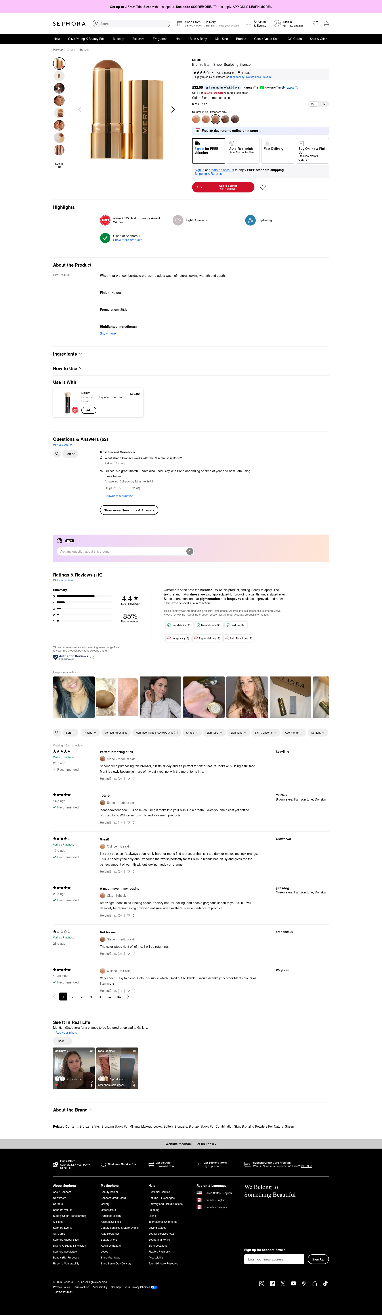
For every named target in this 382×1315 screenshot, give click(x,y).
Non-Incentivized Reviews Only (154, 732)
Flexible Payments (160, 1251)
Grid (313, 104)
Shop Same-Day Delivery (116, 1263)
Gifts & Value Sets (266, 38)
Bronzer (84, 49)
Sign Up (318, 1259)
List (324, 104)
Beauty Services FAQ (161, 1233)
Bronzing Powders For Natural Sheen (268, 1126)
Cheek (71, 49)
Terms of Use (81, 1287)
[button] (255, 88)
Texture (267, 77)
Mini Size (221, 38)
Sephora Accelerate (65, 1251)
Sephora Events (62, 1227)
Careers (58, 1204)
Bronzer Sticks (90, 1126)
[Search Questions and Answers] (57, 454)
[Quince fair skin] (196, 119)
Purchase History (111, 1215)
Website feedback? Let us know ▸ (191, 1144)
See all (59, 165)
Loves (104, 1251)
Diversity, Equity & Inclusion (69, 1245)
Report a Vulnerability (66, 1263)
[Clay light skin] (206, 119)
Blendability (237, 77)
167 (119, 996)
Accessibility (156, 1257)
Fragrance (160, 38)
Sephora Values (62, 1209)
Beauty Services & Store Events (120, 1227)
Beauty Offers (109, 1239)
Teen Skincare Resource (163, 1263)
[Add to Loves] (262, 187)
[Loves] (315, 23)
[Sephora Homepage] (69, 23)
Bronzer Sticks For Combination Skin (214, 1126)
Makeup (118, 38)
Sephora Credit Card (113, 1198)
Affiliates (58, 1221)
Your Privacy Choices (137, 1287)
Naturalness (253, 77)
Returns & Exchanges (162, 1198)
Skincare (138, 38)
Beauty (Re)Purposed (66, 1257)
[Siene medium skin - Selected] (215, 119)
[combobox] (131, 23)
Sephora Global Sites (66, 1239)
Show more (108, 333)
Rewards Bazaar (111, 1245)
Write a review (63, 580)
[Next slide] (172, 109)
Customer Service (159, 1192)
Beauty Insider (109, 1192)
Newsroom (59, 1198)
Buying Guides (157, 1227)
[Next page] (128, 996)
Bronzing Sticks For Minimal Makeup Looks (131, 1126)
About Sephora (62, 1192)
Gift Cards (295, 38)
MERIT (197, 60)
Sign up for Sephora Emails (264, 1250)
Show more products (127, 239)
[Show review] (74, 697)
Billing (152, 1215)
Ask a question (226, 72)
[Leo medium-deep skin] (225, 119)
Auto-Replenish (110, 1233)
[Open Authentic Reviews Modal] (92, 657)
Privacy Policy (61, 1287)
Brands (241, 38)
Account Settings (111, 1221)
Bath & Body (198, 38)
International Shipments (163, 1221)
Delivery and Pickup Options (166, 1204)
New (57, 38)
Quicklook (67, 411)
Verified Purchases (116, 732)
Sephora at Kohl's (159, 1239)
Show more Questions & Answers (129, 510)
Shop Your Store (110, 1257)
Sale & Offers (319, 38)
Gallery (105, 1204)
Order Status (108, 1209)
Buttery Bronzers (175, 1126)
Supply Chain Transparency (69, 1215)
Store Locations (158, 1245)
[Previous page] (54, 996)
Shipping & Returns (208, 173)
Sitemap (116, 1287)
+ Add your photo (65, 1032)
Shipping (154, 1209)
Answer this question (119, 496)
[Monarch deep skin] (235, 119)
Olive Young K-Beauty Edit (86, 38)
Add (88, 410)
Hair (178, 38)
